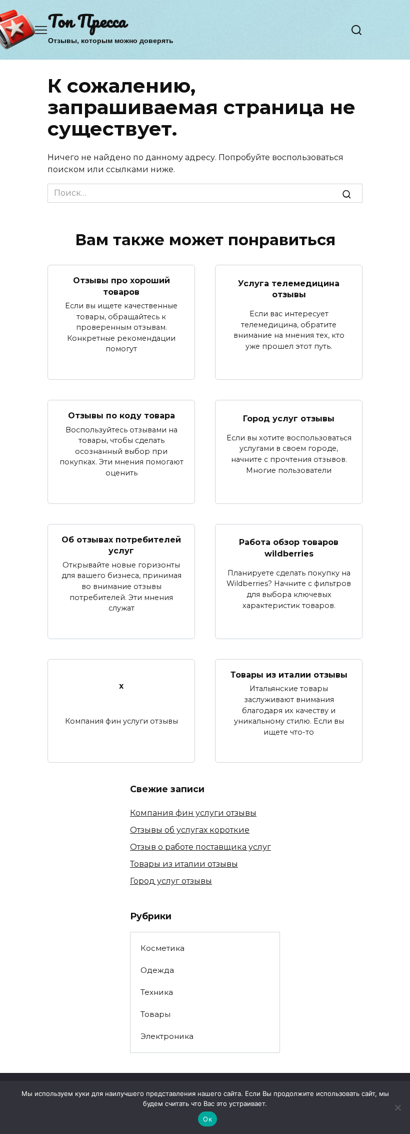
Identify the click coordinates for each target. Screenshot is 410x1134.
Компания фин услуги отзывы (193, 813)
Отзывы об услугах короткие (190, 830)
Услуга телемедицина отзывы (289, 288)
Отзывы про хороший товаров (121, 286)
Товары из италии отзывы (289, 675)
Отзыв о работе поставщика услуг (200, 847)
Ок (207, 1119)
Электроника (167, 1036)
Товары (155, 1014)
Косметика (162, 948)
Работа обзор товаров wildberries (288, 547)
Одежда (157, 970)
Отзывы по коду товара (121, 415)
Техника (156, 992)
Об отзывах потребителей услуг (121, 545)
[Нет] (397, 1107)
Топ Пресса (87, 21)
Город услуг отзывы (288, 418)
